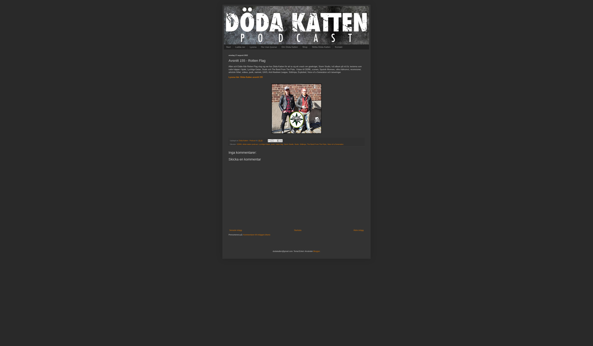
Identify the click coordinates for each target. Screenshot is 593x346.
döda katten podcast (250, 144)
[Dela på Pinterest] (281, 140)
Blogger (316, 251)
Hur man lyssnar (269, 47)
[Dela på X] (275, 140)
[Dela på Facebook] (278, 140)
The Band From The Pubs (316, 144)
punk (273, 144)
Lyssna (253, 47)
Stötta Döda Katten (321, 47)
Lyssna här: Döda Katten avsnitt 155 (246, 77)
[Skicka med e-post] (269, 140)
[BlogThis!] (272, 140)
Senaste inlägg (235, 230)
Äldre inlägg (358, 230)
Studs (296, 144)
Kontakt (338, 47)
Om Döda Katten (290, 47)
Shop (304, 47)
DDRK (239, 144)
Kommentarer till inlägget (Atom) (256, 235)
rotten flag (279, 144)
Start (228, 47)
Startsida (297, 230)
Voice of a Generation (335, 144)
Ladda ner (240, 47)
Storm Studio (289, 144)
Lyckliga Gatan (264, 144)
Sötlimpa (303, 144)
